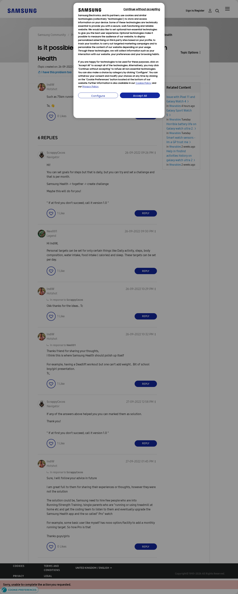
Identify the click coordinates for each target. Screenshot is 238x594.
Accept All (140, 96)
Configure (98, 96)
